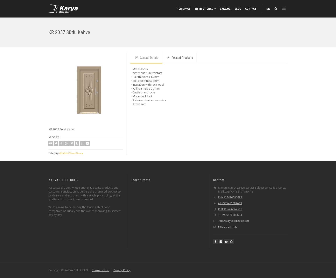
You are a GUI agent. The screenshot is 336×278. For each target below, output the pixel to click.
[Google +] (66, 143)
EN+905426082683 (230, 197)
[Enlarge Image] (85, 90)
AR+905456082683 (230, 203)
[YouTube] (226, 241)
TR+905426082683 (230, 215)
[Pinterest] (71, 143)
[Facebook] (61, 143)
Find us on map (227, 226)
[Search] (276, 9)
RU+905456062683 (230, 209)
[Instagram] (221, 241)
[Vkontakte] (87, 143)
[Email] (50, 143)
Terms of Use (100, 270)
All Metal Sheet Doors (71, 152)
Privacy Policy (121, 270)
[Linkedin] (82, 143)
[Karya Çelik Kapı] (63, 8)
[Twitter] (56, 143)
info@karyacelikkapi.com (233, 221)
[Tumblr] (77, 143)
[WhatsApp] (231, 241)
